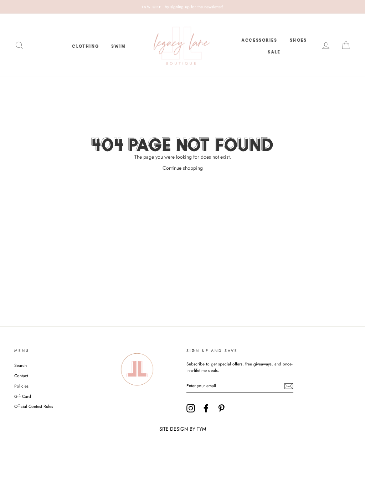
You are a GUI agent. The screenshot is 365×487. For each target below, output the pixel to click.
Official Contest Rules (33, 406)
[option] (182, 7)
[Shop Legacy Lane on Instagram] (190, 408)
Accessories (259, 39)
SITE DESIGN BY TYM (182, 428)
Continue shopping (183, 167)
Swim (118, 45)
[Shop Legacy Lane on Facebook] (206, 408)
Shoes (298, 39)
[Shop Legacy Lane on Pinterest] (221, 408)
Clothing (85, 45)
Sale (274, 50)
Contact (21, 376)
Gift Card (22, 396)
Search (20, 365)
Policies (21, 386)
